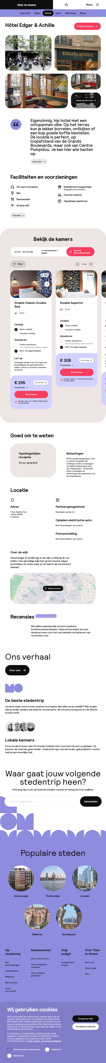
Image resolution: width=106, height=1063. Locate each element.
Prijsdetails (19, 387)
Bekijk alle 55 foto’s (84, 100)
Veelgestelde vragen (68, 963)
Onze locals (90, 968)
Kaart (58, 13)
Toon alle (16, 215)
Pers (87, 974)
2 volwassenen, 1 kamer (49, 251)
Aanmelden (90, 801)
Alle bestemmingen (12, 963)
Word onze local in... (40, 958)
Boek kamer (31, 394)
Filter (20, 264)
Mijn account (11, 982)
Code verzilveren (10, 989)
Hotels (48, 13)
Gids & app (70, 13)
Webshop (9, 976)
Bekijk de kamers (85, 26)
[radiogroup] (31, 331)
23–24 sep (39, 383)
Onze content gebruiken (38, 974)
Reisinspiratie (12, 971)
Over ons (14, 670)
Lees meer (37, 161)
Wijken (37, 13)
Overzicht (25, 13)
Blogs (83, 13)
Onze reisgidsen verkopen (39, 965)
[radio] (16, 329)
